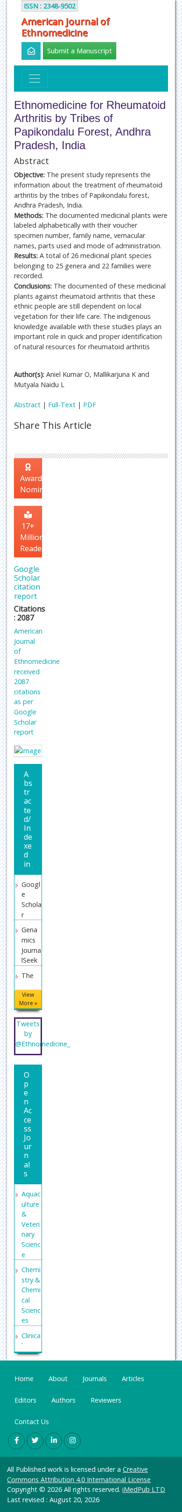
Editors (25, 1400)
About (58, 1378)
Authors (63, 1400)
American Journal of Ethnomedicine (65, 27)
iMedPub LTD (143, 1489)
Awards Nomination (31, 484)
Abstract (27, 404)
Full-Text (62, 404)
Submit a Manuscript (79, 50)
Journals (95, 1378)
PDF (89, 404)
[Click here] (25, 51)
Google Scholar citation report (27, 582)
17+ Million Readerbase (31, 537)
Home (24, 1378)
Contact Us (31, 1421)
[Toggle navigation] (34, 78)
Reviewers (106, 1400)
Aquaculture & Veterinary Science (31, 1224)
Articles (133, 1378)
